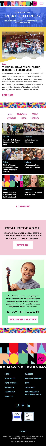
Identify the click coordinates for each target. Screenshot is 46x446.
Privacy (23, 431)
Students (11, 118)
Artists (35, 118)
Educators (22, 114)
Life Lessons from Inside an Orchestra (32, 166)
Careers (29, 374)
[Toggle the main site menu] (41, 3)
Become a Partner (33, 378)
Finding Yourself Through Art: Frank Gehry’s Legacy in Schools (10, 168)
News (4, 64)
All (10, 114)
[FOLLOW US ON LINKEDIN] (28, 405)
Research (23, 245)
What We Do (10, 378)
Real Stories (11, 383)
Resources (10, 391)
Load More (23, 206)
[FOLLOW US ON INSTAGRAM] (17, 405)
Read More (7, 95)
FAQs (27, 383)
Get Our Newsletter (23, 319)
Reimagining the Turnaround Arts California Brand (9, 194)
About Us (9, 396)
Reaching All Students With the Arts (33, 193)
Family (35, 114)
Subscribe (29, 387)
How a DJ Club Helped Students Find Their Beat (11, 142)
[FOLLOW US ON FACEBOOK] (23, 405)
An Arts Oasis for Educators (31, 141)
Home (7, 374)
